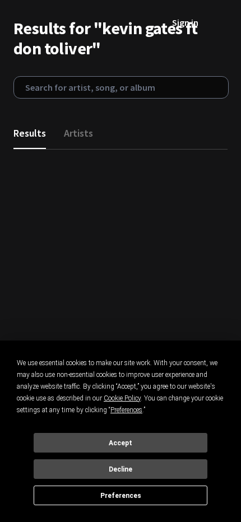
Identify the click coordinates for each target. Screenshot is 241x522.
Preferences (120, 496)
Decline (120, 469)
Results (29, 133)
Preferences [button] (126, 410)
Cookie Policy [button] (122, 398)
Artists (78, 133)
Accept (120, 443)
